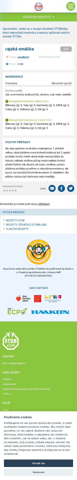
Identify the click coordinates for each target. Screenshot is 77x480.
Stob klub (38, 6)
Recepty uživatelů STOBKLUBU (26, 224)
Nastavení (38, 472)
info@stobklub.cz (17, 363)
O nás (6, 409)
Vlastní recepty (17, 229)
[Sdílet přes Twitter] (70, 188)
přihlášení (43, 204)
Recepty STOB (15, 220)
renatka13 (23, 57)
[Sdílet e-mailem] (52, 188)
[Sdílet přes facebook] (61, 188)
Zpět (66, 49)
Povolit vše (38, 463)
